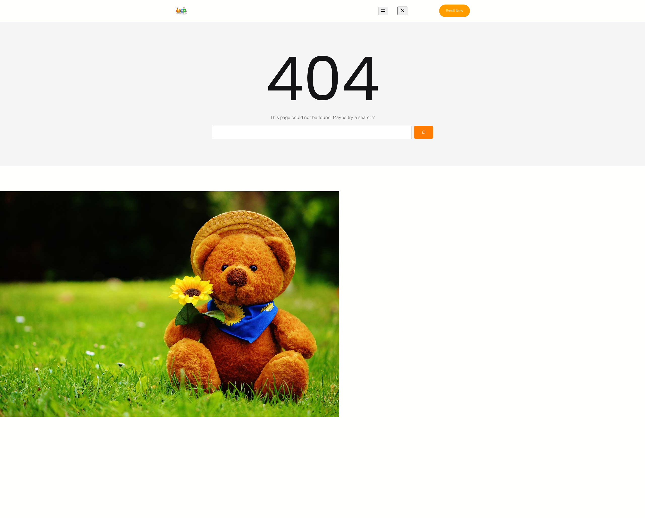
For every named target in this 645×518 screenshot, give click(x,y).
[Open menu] (383, 11)
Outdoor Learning (279, 439)
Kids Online (272, 467)
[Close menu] (402, 11)
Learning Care (275, 448)
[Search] (423, 132)
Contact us (348, 467)
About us (346, 439)
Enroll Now (454, 11)
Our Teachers (350, 448)
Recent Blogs (351, 458)
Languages (272, 458)
